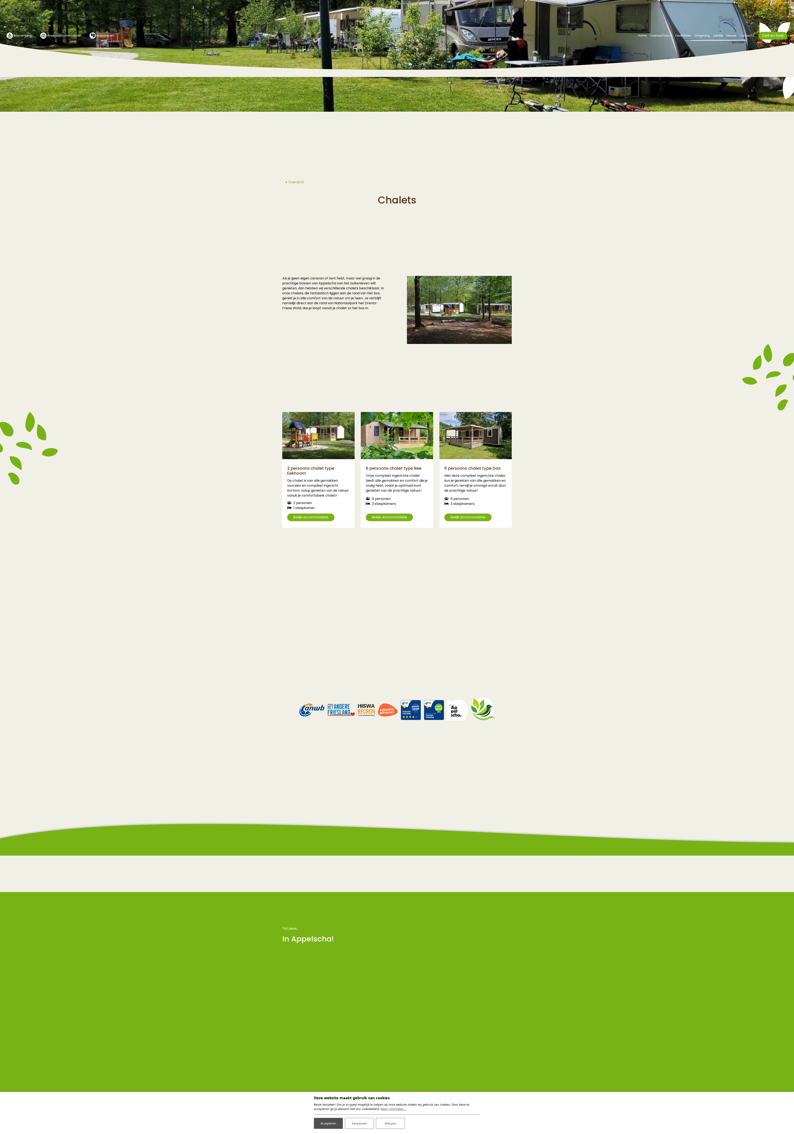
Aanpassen (359, 1123)
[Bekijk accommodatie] (318, 435)
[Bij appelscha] (457, 709)
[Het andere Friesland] (341, 709)
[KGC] (483, 709)
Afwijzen (390, 1123)
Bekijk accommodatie (310, 517)
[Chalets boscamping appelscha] (459, 310)
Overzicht (296, 182)
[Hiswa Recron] (366, 709)
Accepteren (328, 1123)
